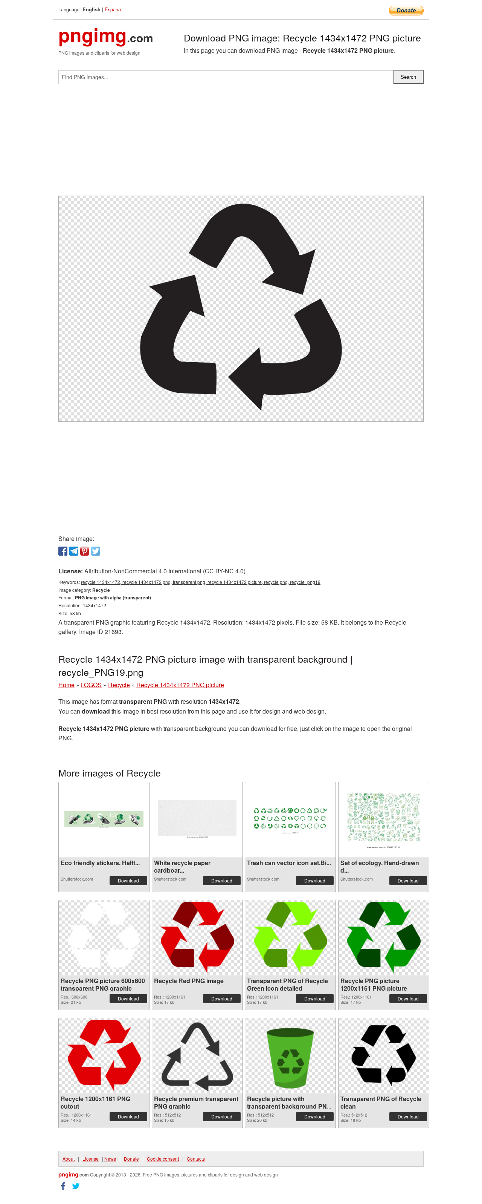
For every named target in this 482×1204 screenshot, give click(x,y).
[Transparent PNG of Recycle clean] (383, 1055)
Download (128, 880)
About (69, 1158)
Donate (131, 1158)
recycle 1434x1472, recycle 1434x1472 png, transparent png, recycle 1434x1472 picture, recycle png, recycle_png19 (200, 582)
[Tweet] (95, 551)
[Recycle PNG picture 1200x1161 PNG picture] (383, 937)
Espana (113, 9)
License (90, 1158)
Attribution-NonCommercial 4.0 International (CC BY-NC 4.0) (165, 571)
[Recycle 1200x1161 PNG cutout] (104, 1055)
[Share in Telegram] (73, 551)
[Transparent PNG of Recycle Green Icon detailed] (290, 937)
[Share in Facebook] (62, 551)
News (110, 1158)
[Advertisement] (241, 143)
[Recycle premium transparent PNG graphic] (197, 1055)
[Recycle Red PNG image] (197, 937)
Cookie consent (163, 1158)
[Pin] (84, 551)
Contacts (196, 1158)
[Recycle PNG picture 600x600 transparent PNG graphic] (104, 937)
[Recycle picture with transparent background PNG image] (290, 1055)
